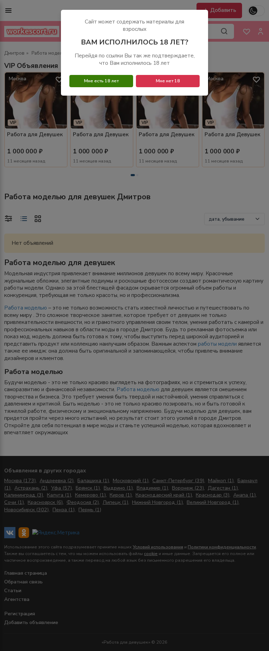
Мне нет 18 (168, 81)
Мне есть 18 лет (101, 81)
